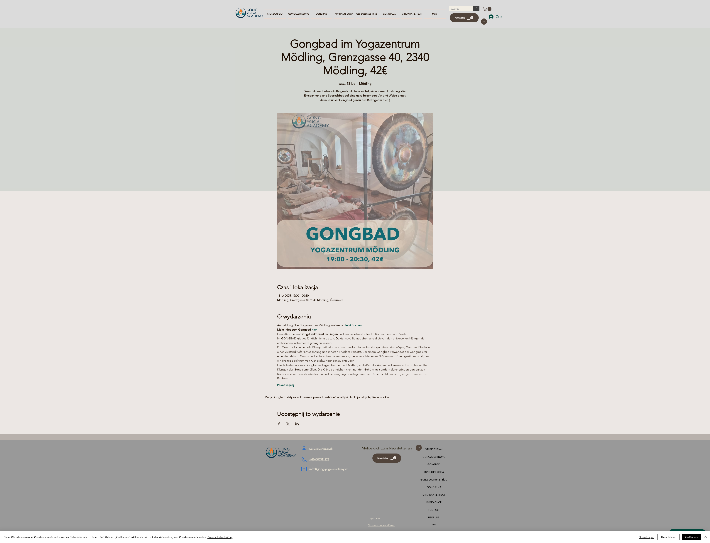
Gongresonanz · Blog (433, 479)
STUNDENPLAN (433, 449)
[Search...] (476, 8)
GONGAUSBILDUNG (433, 457)
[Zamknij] (705, 537)
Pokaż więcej (285, 385)
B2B (434, 525)
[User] (304, 449)
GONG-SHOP (434, 502)
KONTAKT (434, 510)
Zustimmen (691, 537)
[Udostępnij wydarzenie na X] (288, 423)
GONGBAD (433, 464)
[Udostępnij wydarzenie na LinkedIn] (297, 423)
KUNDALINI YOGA (433, 472)
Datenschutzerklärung (220, 537)
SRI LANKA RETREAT (433, 495)
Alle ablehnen (668, 537)
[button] (487, 9)
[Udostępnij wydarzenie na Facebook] (279, 423)
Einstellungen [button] (646, 537)
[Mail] (304, 469)
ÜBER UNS (433, 517)
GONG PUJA (434, 487)
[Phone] (304, 460)
